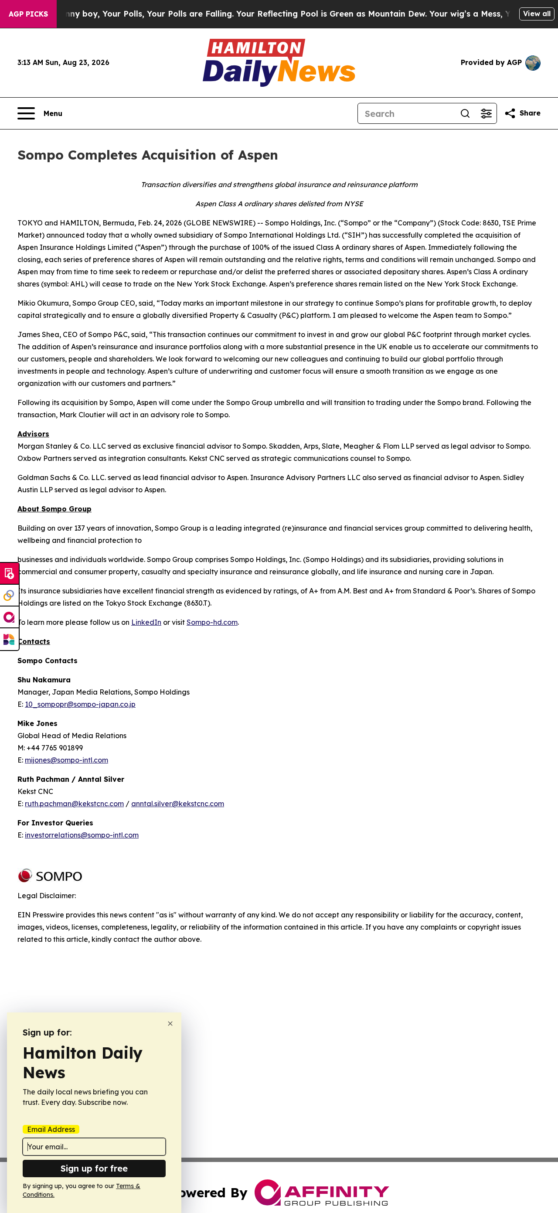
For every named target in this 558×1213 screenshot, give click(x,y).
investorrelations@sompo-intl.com (82, 835)
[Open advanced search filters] (486, 113)
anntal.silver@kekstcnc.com (177, 803)
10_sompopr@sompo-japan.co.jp (80, 704)
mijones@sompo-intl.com (66, 760)
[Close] (170, 1023)
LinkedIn (146, 622)
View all (537, 13)
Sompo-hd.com (212, 622)
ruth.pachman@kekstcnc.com (74, 803)
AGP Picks (28, 14)
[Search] (465, 113)
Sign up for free (94, 1168)
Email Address (51, 1129)
